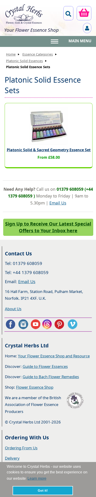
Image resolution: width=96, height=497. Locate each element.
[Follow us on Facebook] (10, 324)
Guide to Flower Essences (45, 366)
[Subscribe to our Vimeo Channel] (73, 324)
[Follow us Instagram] (23, 324)
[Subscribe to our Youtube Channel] (35, 324)
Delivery (12, 458)
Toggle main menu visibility (55, 41)
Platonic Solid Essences (24, 61)
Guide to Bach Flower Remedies (51, 376)
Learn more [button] (36, 478)
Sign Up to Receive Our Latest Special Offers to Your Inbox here (48, 227)
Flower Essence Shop (34, 387)
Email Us (57, 203)
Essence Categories (37, 54)
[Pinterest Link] (60, 324)
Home (11, 54)
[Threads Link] (48, 324)
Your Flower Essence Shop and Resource (54, 356)
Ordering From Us (21, 448)
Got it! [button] (43, 490)
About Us (13, 308)
